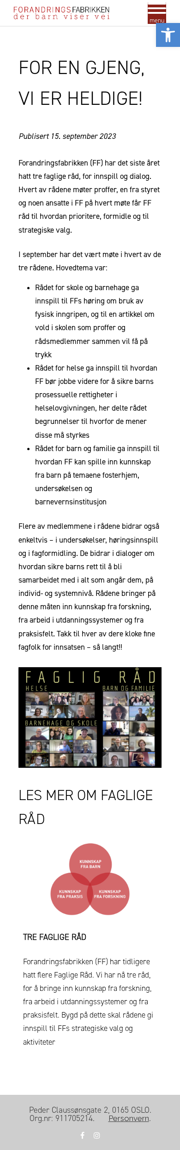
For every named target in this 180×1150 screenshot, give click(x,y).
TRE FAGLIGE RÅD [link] (54, 937)
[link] (168, 35)
